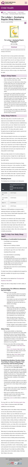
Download (14, 47)
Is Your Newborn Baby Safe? (16, 349)
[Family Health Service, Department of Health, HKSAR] (8, 2)
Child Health (21, 12)
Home (4, 12)
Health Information (12, 12)
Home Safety (17, 354)
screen (11, 397)
